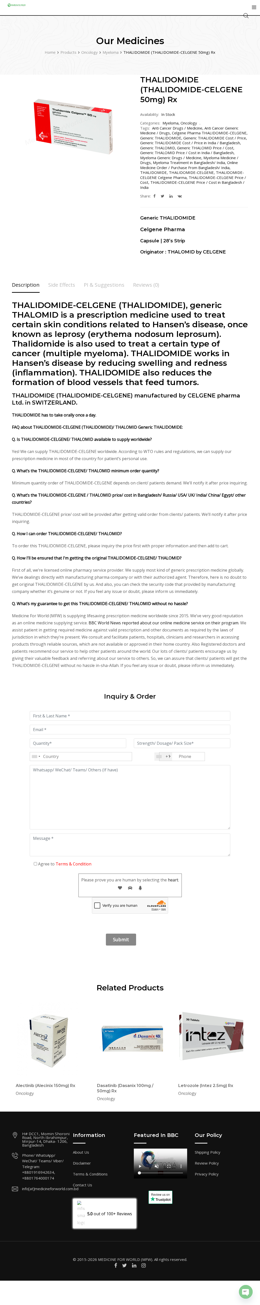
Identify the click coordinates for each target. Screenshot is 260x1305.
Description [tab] (26, 284)
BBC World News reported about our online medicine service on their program (163, 623)
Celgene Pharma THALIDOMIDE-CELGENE (209, 132)
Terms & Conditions (90, 1173)
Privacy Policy (207, 1173)
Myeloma (170, 122)
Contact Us (82, 1184)
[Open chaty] (246, 1292)
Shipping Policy (207, 1152)
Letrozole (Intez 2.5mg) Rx (205, 1085)
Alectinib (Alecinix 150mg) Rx (45, 1085)
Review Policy (207, 1163)
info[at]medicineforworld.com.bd (50, 1188)
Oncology (189, 122)
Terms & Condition (73, 864)
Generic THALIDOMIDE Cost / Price (214, 137)
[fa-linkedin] (171, 195)
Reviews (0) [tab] (146, 284)
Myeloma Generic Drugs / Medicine (170, 157)
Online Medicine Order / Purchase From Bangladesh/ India (189, 165)
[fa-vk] (180, 195)
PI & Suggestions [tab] (104, 284)
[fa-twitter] (162, 195)
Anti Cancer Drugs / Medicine (177, 128)
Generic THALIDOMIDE (160, 137)
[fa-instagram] (143, 1265)
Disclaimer (82, 1163)
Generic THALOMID (157, 147)
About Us (81, 1152)
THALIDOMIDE (153, 172)
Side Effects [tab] (61, 284)
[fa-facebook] (154, 195)
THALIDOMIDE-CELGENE (191, 172)
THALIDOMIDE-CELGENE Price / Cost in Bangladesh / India (192, 185)
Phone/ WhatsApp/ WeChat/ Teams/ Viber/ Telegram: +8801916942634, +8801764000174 (43, 1167)
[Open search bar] (246, 15)
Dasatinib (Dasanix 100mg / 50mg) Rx (125, 1088)
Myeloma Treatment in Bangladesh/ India (189, 162)
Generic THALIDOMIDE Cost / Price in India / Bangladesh (190, 142)
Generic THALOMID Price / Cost (205, 147)
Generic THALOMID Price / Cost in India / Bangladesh (187, 152)
